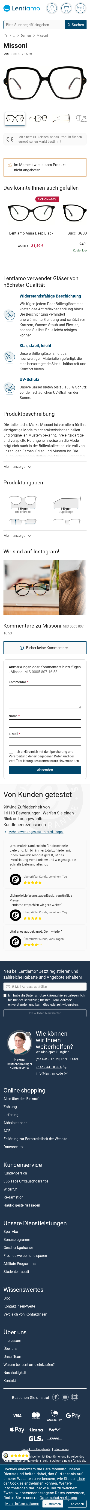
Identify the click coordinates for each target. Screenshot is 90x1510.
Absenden (45, 769)
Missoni (42, 35)
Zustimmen (53, 1504)
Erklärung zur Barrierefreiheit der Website (35, 1138)
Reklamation (13, 1197)
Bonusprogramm (16, 1239)
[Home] (5, 35)
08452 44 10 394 (49, 1067)
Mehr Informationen (22, 1503)
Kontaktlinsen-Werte (19, 1306)
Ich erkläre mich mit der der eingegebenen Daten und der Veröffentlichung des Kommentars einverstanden (44, 756)
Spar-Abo (10, 1231)
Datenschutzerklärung (58, 1497)
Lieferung (10, 1114)
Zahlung (10, 1106)
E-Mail (14, 734)
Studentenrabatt (16, 1271)
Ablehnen (77, 1504)
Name (14, 716)
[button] (15, 119)
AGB (6, 1130)
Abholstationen (15, 1122)
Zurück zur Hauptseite (35, 1449)
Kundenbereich (15, 1173)
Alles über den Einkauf (21, 1098)
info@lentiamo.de (49, 1073)
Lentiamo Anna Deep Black (31, 233)
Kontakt (9, 1380)
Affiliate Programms (19, 1263)
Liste (81, 1478)
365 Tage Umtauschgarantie (25, 1181)
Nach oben (61, 1449)
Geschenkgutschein (18, 1247)
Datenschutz (13, 1146)
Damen (26, 35)
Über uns (10, 1348)
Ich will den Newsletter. (45, 1013)
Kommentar (18, 682)
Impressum (12, 1340)
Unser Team (12, 1356)
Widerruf (10, 1189)
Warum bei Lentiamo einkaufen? (29, 1364)
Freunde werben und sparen (25, 1255)
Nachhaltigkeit (14, 1372)
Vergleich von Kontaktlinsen (25, 1314)
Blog (7, 1298)
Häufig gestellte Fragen (21, 1205)
